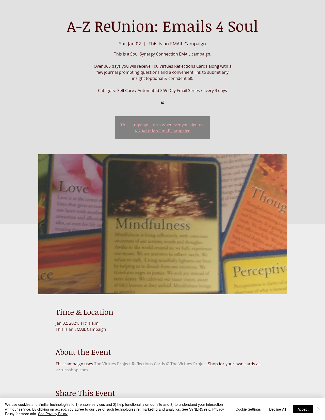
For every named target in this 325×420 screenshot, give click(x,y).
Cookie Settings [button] (248, 409)
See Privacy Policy (53, 413)
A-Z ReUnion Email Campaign (163, 131)
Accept (303, 409)
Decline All (277, 409)
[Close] (319, 409)
